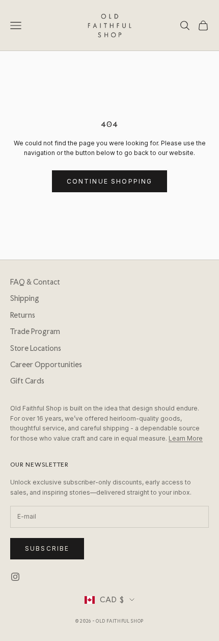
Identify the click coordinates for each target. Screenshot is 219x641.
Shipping (24, 298)
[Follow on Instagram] (15, 577)
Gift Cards (27, 381)
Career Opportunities (46, 364)
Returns (22, 315)
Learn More (186, 438)
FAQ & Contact (35, 282)
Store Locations (35, 348)
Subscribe (47, 548)
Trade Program (35, 331)
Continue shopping (110, 181)
